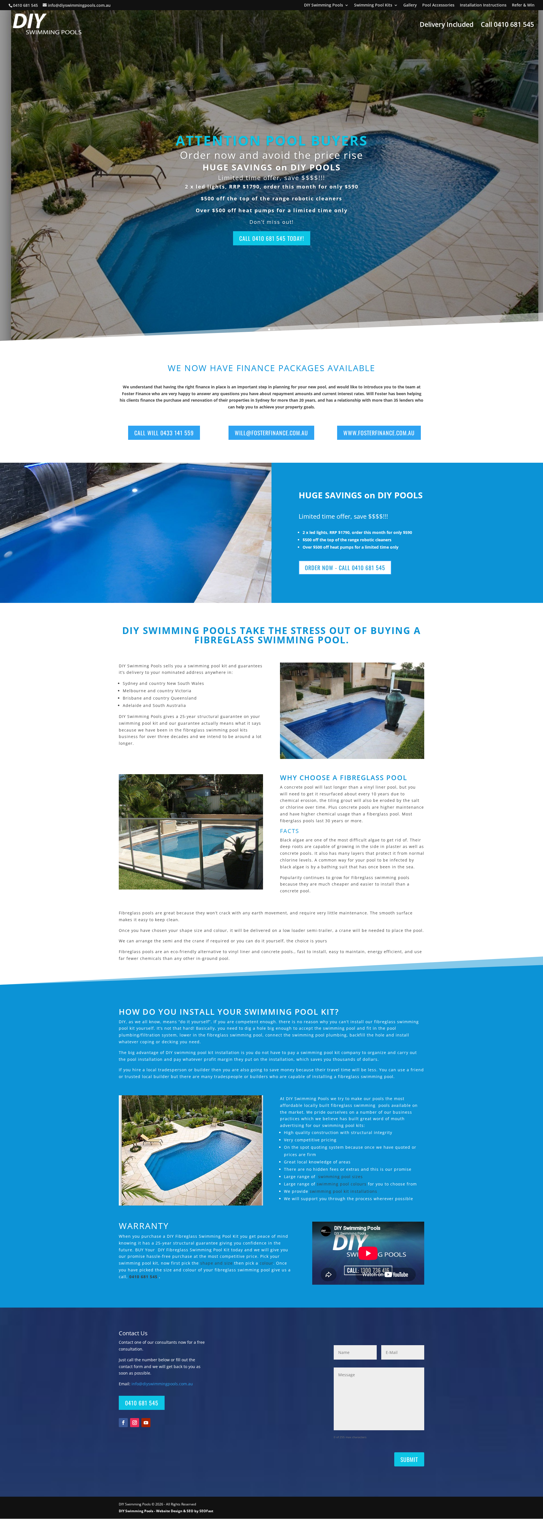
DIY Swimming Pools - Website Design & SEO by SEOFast (166, 1511)
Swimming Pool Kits (373, 5)
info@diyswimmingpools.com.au (162, 1383)
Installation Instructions (483, 5)
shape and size (217, 1263)
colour (266, 1263)
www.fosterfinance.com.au (379, 433)
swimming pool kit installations (343, 1191)
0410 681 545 (26, 5)
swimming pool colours (342, 1184)
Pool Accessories (438, 5)
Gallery (410, 5)
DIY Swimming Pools (323, 5)
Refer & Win (523, 5)
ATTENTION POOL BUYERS (272, 140)
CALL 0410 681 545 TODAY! (271, 238)
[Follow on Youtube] (145, 1422)
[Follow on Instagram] (134, 1422)
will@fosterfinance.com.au (271, 433)
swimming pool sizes (340, 1176)
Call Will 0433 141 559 (164, 433)
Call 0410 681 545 (507, 25)
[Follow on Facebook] (123, 1422)
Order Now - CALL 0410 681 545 (345, 567)
